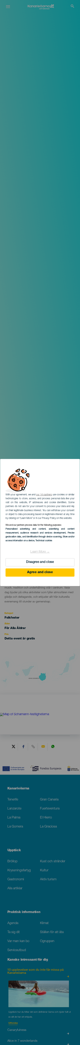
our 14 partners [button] (44, 495)
